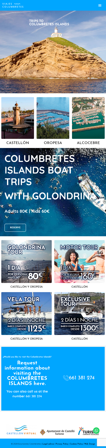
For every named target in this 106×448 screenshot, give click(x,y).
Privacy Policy (62, 444)
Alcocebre (88, 143)
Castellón (17, 143)
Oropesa (53, 143)
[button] (99, 5)
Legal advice (48, 444)
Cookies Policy (76, 444)
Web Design (89, 444)
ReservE (15, 228)
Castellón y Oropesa (26, 287)
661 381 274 (34, 396)
